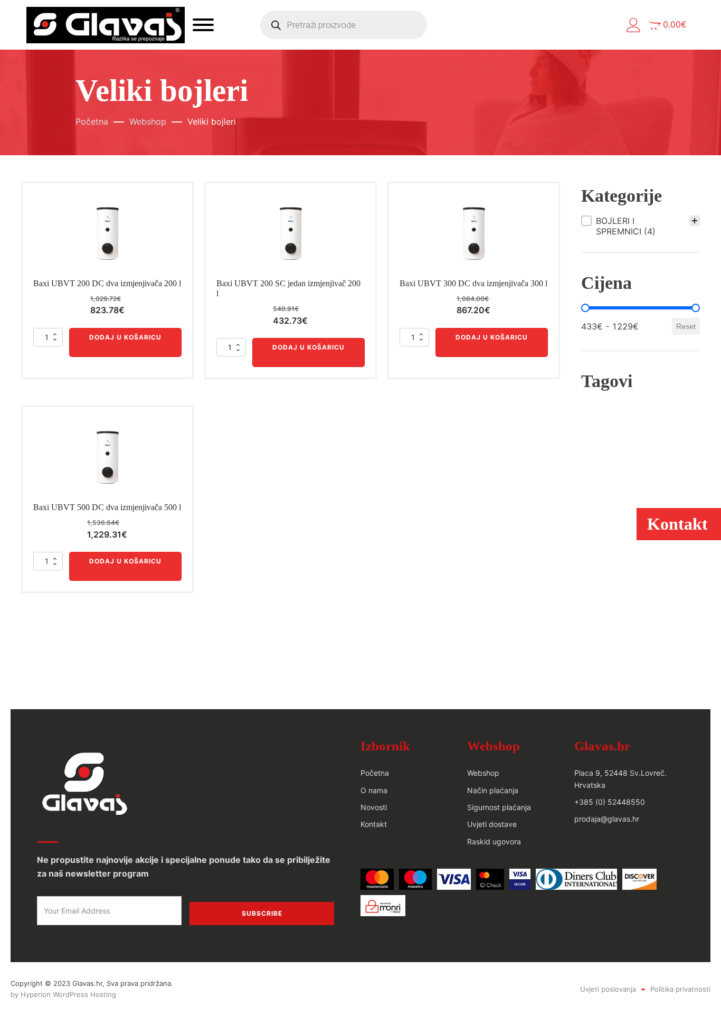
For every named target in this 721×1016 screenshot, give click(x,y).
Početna (91, 121)
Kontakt (373, 824)
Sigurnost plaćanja (499, 807)
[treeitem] (640, 226)
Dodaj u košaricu (125, 337)
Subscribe (262, 913)
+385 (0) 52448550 (609, 801)
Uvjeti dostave (492, 824)
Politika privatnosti (680, 989)
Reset (686, 326)
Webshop (147, 121)
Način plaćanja (492, 790)
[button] (634, 25)
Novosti (373, 807)
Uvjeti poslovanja (608, 989)
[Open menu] (203, 24)
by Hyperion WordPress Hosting (63, 994)
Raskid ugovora (494, 841)
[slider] (585, 308)
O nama (373, 790)
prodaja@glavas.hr (606, 818)
